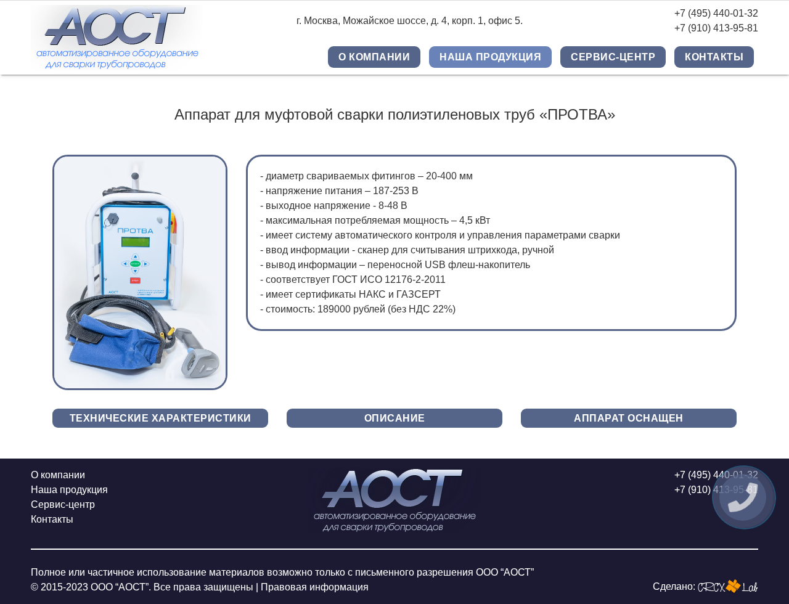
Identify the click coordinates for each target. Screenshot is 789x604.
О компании (374, 57)
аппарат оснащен (629, 418)
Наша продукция (490, 57)
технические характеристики (160, 418)
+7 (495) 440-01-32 (716, 13)
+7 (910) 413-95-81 (716, 28)
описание (394, 418)
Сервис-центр (613, 57)
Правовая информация (315, 587)
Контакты (714, 57)
